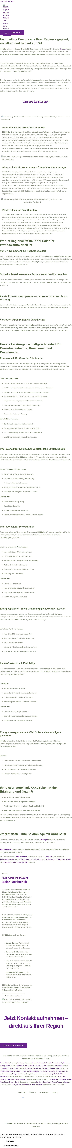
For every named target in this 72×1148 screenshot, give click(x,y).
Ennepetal (3, 1068)
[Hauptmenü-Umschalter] (7, 33)
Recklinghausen (20, 1079)
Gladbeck (45, 1068)
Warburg (59, 1082)
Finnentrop (28, 1068)
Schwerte (62, 1079)
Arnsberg (20, 1063)
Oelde (59, 1077)
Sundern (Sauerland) (43, 1082)
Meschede (3, 1077)
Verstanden (10, 1141)
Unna (53, 1082)
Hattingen (35, 1071)
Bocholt (59, 1063)
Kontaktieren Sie (6, 849)
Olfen (63, 1077)
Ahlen (2, 1063)
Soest (17, 1082)
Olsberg (3, 1079)
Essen (16, 1068)
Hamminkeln (27, 1071)
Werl (13, 1085)
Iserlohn (58, 1071)
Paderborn (10, 1079)
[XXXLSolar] (6, 17)
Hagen (2, 1071)
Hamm (19, 1071)
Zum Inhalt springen (7, 1)
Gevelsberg (37, 1068)
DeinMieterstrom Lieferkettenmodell (57, 859)
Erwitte (10, 1068)
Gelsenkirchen (55, 1068)
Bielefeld (53, 1063)
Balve (34, 1063)
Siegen (11, 1082)
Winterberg (25, 1085)
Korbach (3, 1074)
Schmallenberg (53, 1079)
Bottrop (2, 1066)
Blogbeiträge (44, 1092)
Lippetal (17, 1074)
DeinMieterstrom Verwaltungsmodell (15, 862)
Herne (42, 1071)
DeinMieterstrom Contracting (31, 859)
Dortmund (63, 49)
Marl (55, 1074)
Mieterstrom (48, 857)
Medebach (61, 1074)
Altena (7, 1063)
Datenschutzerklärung (10, 1146)
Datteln (37, 1066)
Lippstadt (10, 1074)
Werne (18, 1085)
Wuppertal (39, 1085)
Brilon (8, 1066)
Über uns (32, 1092)
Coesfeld (31, 1066)
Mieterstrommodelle (7, 859)
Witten (32, 1085)
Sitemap (55, 1092)
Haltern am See (10, 1071)
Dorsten (43, 1066)
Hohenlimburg (50, 1071)
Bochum (66, 1063)
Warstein (66, 1082)
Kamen (64, 1071)
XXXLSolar (22, 1092)
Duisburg (58, 1066)
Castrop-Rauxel (21, 1066)
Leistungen (43, 840)
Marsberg (49, 1074)
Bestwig (46, 1063)
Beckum (40, 1063)
